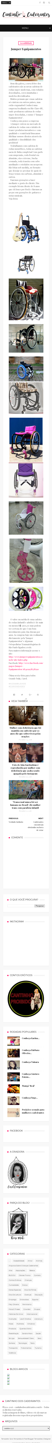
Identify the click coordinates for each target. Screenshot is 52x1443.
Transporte (13, 1348)
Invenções (13, 1319)
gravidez (27, 1309)
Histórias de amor (16, 1314)
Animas (39, 1261)
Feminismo (26, 1304)
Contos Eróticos (15, 1280)
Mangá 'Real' (28, 1085)
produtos (12, 1329)
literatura (38, 1319)
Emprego (12, 1299)
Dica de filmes (30, 1290)
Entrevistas (24, 1299)
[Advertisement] (29, 863)
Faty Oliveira (14, 1304)
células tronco (25, 1275)
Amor (30, 1261)
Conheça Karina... (31, 1038)
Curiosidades (14, 1285)
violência (12, 1353)
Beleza (32, 1270)
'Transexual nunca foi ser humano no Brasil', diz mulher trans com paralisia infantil (25, 805)
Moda (11, 1324)
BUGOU (12, 1275)
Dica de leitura (15, 1295)
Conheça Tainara (30, 1062)
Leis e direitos (25, 1319)
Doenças (28, 1295)
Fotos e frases (14, 1309)
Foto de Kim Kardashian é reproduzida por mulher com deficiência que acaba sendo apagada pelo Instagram (25, 769)
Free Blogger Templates (33, 1439)
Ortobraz (31, 1324)
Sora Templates (16, 1439)
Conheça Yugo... (30, 1097)
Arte (10, 1270)
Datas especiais (15, 1290)
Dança (24, 1285)
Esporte (35, 1299)
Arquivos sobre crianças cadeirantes (23, 1266)
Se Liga (11, 1338)
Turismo (38, 1348)
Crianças (28, 1280)
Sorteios (12, 1343)
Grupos (37, 1309)
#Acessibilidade (17, 684)
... (9, 1261)
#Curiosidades (17, 686)
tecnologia (22, 1343)
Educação (39, 1295)
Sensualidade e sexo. (26, 1338)
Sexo (39, 1338)
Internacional (32, 1314)
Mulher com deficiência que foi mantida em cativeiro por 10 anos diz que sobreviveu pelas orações (25, 732)
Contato (37, 1275)
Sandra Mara (27, 1333)
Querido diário (25, 1329)
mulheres (20, 1324)
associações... (21, 1270)
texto (32, 1343)
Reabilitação (14, 1333)
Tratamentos (26, 1348)
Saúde (38, 1333)
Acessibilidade (26, 43)
